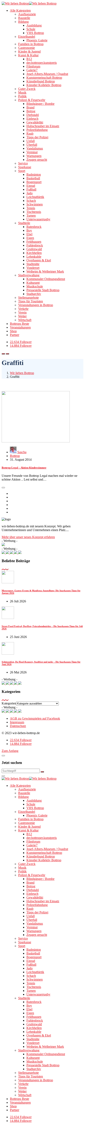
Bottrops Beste (19, 323)
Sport (21, 171)
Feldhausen (33, 241)
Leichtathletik (35, 197)
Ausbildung (34, 25)
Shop (13, 331)
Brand (30, 107)
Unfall (30, 141)
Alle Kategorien (20, 10)
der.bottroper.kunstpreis (41, 62)
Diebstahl (32, 115)
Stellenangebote (28, 297)
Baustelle (24, 18)
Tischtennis (33, 212)
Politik (22, 96)
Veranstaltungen (20, 327)
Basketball (33, 178)
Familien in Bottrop (31, 44)
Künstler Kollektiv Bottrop (43, 85)
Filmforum (33, 66)
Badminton (33, 174)
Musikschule (34, 286)
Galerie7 (32, 70)
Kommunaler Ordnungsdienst (45, 279)
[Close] (3, 755)
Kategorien (9, 703)
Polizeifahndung (37, 130)
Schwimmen (34, 204)
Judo (29, 193)
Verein (22, 312)
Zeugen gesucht (36, 159)
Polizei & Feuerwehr (31, 100)
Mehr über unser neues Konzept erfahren (28, 537)
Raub (29, 133)
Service (23, 163)
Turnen (31, 215)
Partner (14, 335)
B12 (29, 59)
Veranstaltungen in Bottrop (35, 305)
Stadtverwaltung (28, 275)
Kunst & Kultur (28, 55)
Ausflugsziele (27, 14)
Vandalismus (34, 148)
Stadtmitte (32, 264)
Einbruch (32, 118)
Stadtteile (24, 223)
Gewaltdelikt (34, 122)
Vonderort (32, 267)
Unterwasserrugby (38, 219)
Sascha (21, 452)
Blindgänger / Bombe (40, 103)
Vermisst (32, 152)
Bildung (23, 21)
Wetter (22, 316)
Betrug (30, 111)
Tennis (30, 208)
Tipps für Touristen (30, 301)
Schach (31, 200)
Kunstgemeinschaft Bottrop (44, 77)
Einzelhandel (26, 36)
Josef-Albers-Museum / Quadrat (47, 74)
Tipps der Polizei (37, 137)
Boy (29, 230)
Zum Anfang (10, 751)
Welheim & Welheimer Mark (45, 271)
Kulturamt (33, 282)
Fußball (31, 189)
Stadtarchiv (33, 294)
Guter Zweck (26, 89)
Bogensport (33, 182)
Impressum (17, 722)
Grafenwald (34, 249)
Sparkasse (24, 167)
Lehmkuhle (33, 256)
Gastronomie (26, 48)
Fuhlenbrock (34, 245)
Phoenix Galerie (36, 40)
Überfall (31, 144)
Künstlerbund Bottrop (40, 81)
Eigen (30, 238)
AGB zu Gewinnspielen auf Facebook (35, 718)
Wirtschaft (24, 320)
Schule (30, 29)
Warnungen (33, 156)
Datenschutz (18, 726)
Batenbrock (33, 226)
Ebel (29, 234)
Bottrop (15, 456)
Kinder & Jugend (29, 51)
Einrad (30, 185)
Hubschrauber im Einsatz (42, 126)
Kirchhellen (34, 253)
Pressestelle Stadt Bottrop (42, 290)
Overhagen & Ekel (38, 260)
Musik (22, 92)
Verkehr (23, 308)
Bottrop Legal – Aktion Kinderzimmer (24, 467)
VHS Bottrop (35, 33)
